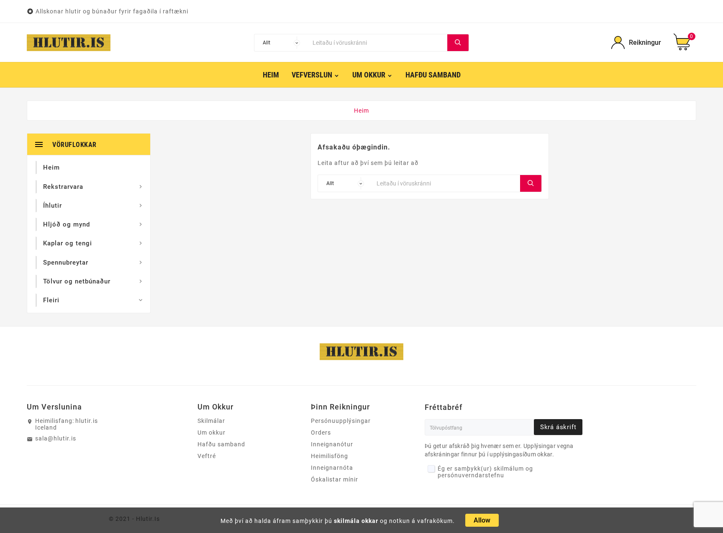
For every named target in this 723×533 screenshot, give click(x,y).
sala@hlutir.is (55, 438)
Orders (321, 432)
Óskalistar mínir (334, 479)
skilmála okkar (356, 521)
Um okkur (211, 432)
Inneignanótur (332, 444)
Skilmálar (211, 420)
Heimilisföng (329, 456)
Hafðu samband (221, 444)
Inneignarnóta (332, 467)
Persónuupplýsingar (341, 420)
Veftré (206, 456)
